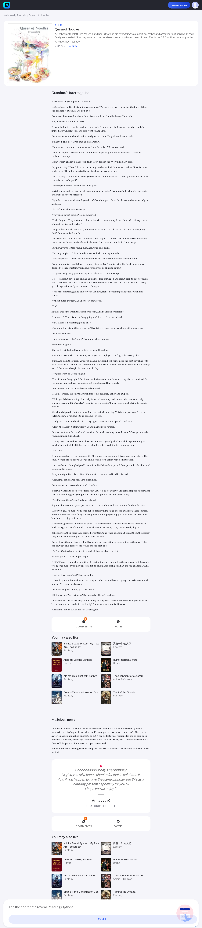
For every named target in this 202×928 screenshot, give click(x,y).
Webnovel (9, 15)
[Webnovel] (6, 5)
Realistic (22, 15)
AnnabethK (101, 800)
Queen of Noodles (39, 15)
